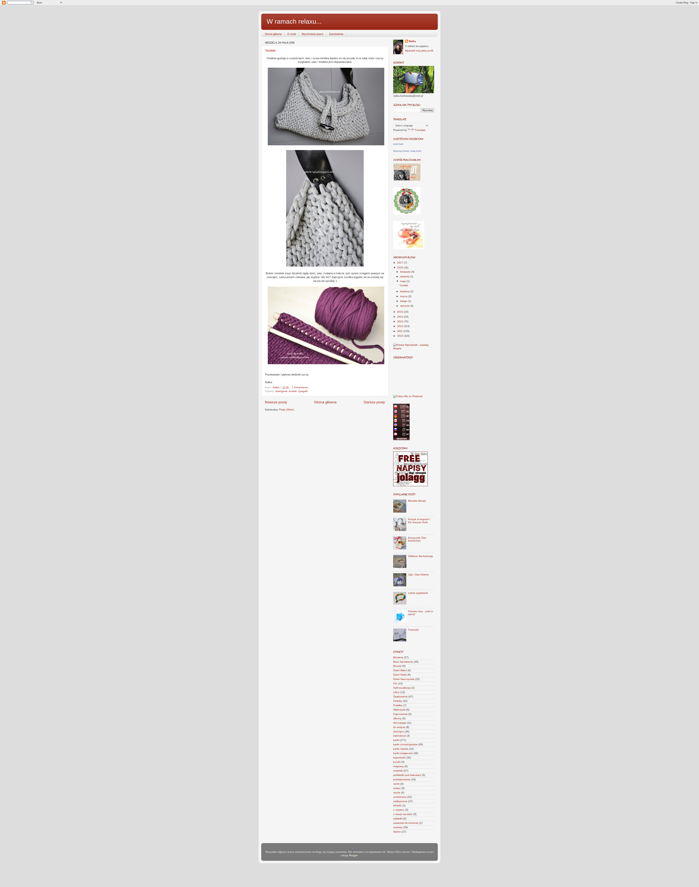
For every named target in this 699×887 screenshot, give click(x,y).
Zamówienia (336, 34)
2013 (400, 321)
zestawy (397, 827)
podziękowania (401, 779)
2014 (400, 316)
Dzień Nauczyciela (403, 679)
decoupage (399, 722)
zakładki (397, 818)
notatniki (398, 770)
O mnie (291, 34)
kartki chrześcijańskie (405, 744)
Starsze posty (374, 402)
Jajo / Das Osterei (418, 574)
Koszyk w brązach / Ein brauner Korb (419, 521)
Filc (395, 683)
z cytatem (398, 810)
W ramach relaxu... (294, 21)
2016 (400, 267)
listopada (405, 271)
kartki (396, 740)
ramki (396, 783)
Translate (420, 130)
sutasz (397, 788)
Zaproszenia (400, 714)
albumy (397, 718)
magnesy (398, 766)
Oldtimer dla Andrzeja (420, 556)
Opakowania (400, 696)
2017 (400, 262)
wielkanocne (400, 801)
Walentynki (399, 709)
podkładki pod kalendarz (407, 775)
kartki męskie (400, 749)
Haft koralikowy (402, 688)
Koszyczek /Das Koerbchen (417, 539)
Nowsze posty (276, 402)
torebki (293, 391)
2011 (400, 331)
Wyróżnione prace (312, 34)
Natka (276, 387)
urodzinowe (399, 797)
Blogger (353, 855)
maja (403, 281)
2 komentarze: (300, 387)
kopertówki (399, 757)
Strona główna (273, 34)
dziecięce (398, 731)
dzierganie (281, 391)
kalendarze (399, 735)
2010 (400, 336)
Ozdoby (397, 701)
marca (404, 296)
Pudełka (397, 705)
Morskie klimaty (417, 500)
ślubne (397, 831)
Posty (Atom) (286, 409)
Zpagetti (303, 391)
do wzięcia (399, 727)
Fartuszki (413, 629)
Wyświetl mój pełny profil (419, 50)
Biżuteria (398, 657)
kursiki (396, 762)
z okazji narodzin (402, 814)
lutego (404, 301)
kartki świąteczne (403, 753)
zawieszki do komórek (405, 823)
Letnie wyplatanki (418, 593)
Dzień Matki (400, 674)
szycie (396, 792)
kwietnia (405, 291)
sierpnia (405, 276)
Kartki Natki (398, 144)
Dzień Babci (400, 670)
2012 (400, 326)
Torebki (270, 50)
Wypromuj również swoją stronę (407, 151)
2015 (400, 311)
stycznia (405, 305)
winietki (397, 805)
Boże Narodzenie (403, 661)
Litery (396, 692)
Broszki (397, 666)
